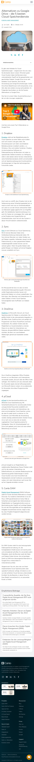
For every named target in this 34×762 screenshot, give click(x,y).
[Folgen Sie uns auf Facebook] (18, 677)
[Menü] (31, 2)
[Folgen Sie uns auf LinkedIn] (10, 677)
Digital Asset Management (10, 492)
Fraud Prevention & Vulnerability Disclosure (11, 756)
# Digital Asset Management (10, 20)
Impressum (4, 754)
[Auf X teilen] (11, 55)
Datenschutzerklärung (12, 754)
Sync (3, 231)
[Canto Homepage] (6, 2)
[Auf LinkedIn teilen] (15, 55)
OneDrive (5, 313)
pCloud (4, 400)
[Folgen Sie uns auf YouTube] (6, 677)
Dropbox (4, 137)
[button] (17, 62)
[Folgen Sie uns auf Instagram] (3, 677)
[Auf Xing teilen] (18, 55)
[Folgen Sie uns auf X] (14, 677)
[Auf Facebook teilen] (22, 55)
